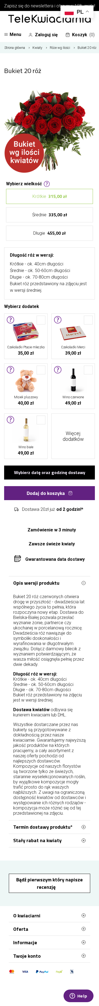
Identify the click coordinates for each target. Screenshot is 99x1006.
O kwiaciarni (26, 915)
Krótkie (49, 196)
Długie (49, 233)
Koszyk (83, 34)
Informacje (25, 942)
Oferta (20, 929)
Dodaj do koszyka (46, 493)
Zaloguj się (46, 34)
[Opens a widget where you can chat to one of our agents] (78, 996)
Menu (15, 34)
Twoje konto (27, 956)
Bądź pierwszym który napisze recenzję (49, 883)
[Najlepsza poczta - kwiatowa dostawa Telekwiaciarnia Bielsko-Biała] (49, 19)
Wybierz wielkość (24, 183)
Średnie (49, 214)
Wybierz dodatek (21, 306)
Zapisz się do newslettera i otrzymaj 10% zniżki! (49, 6)
